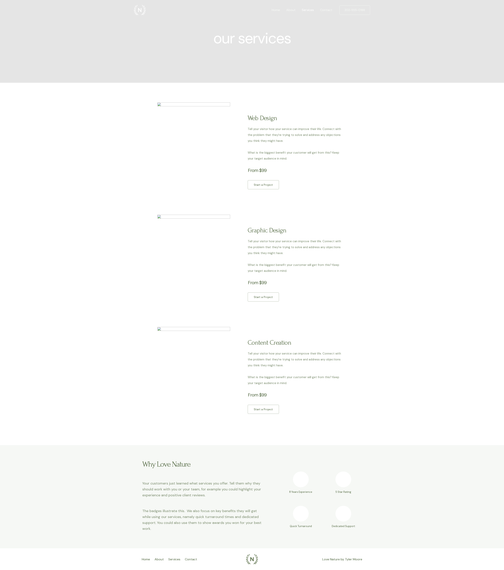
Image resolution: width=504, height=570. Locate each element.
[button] (263, 184)
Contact (326, 10)
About (291, 10)
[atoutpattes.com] (140, 10)
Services (308, 10)
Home (276, 10)
